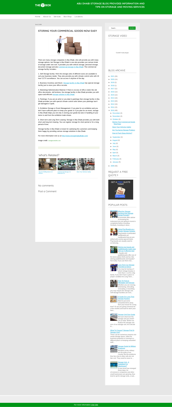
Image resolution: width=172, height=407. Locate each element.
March (115, 156)
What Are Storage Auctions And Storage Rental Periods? (125, 213)
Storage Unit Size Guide (126, 314)
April (114, 152)
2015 (113, 95)
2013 (113, 101)
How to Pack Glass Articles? (122, 133)
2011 (112, 107)
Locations (79, 16)
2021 (113, 76)
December (116, 113)
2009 (113, 166)
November (116, 116)
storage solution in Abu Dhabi (63, 94)
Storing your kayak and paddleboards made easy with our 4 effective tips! (127, 249)
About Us (47, 16)
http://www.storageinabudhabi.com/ (75, 136)
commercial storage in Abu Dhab (71, 67)
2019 (113, 82)
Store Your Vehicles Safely (121, 127)
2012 (113, 104)
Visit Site (94, 405)
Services (57, 16)
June (114, 146)
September (117, 137)
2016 (113, 92)
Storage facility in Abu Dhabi (73, 83)
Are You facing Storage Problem (123, 130)
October (116, 119)
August (115, 140)
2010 (113, 110)
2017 (113, 88)
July (114, 143)
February (116, 159)
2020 (113, 79)
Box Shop (68, 16)
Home (37, 16)
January (116, 162)
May (114, 149)
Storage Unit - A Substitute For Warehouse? (123, 364)
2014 (113, 98)
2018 (113, 85)
